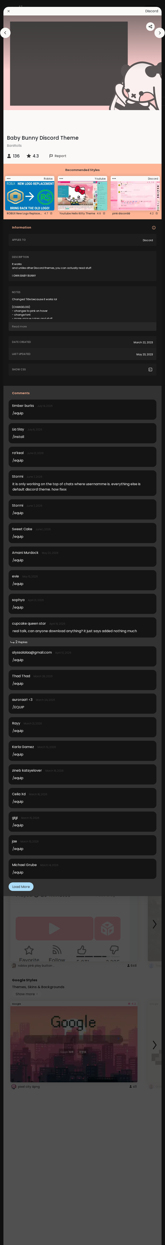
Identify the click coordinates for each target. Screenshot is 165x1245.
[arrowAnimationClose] (5, 32)
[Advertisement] (82, 119)
